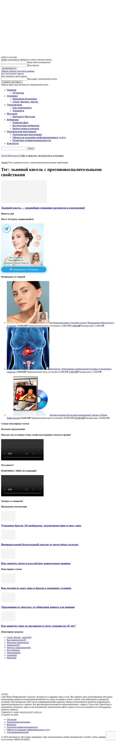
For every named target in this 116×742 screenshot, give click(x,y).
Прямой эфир (20, 122)
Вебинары (13, 119)
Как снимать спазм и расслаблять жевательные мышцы (35, 563)
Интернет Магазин (23, 116)
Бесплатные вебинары (25, 125)
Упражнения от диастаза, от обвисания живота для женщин (38, 607)
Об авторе (18, 92)
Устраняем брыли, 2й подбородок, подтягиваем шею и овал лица (41, 525)
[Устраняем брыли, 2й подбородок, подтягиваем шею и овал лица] (8, 520)
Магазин (12, 113)
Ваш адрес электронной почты (42, 79)
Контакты (13, 143)
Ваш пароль (33, 65)
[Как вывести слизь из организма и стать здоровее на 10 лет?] (8, 620)
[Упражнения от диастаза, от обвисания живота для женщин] (8, 601)
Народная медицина (24, 98)
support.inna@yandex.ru (31, 712)
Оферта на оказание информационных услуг (39, 137)
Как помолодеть (22, 107)
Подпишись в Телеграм (25, 269)
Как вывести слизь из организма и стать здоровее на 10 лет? (38, 625)
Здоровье (12, 95)
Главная (11, 89)
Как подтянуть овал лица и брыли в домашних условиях (36, 588)
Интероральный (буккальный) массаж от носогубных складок (39, 544)
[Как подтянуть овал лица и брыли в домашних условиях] (8, 583)
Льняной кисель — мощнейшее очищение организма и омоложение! (43, 207)
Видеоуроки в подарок (25, 128)
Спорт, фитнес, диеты (25, 101)
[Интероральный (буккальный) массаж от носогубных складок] (8, 539)
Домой (4, 162)
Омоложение (14, 104)
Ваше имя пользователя (38, 62)
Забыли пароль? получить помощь (17, 71)
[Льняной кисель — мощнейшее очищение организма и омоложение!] (24, 202)
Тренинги (18, 110)
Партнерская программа (21, 131)
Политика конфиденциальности (31, 140)
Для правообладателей (18, 732)
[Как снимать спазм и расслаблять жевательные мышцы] (8, 558)
